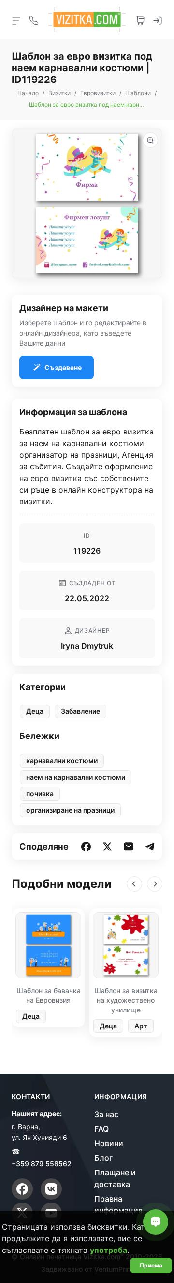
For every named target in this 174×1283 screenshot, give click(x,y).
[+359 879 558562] (34, 19)
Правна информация (118, 1204)
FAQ (101, 1129)
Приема (151, 1265)
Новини (108, 1143)
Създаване (63, 367)
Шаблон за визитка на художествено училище (126, 1000)
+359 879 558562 (42, 1163)
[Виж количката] (140, 19)
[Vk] (51, 1189)
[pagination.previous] (134, 884)
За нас (106, 1114)
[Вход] (157, 19)
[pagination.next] (154, 884)
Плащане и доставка (115, 1178)
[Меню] (16, 20)
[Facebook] (22, 1189)
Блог (103, 1158)
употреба (108, 1250)
